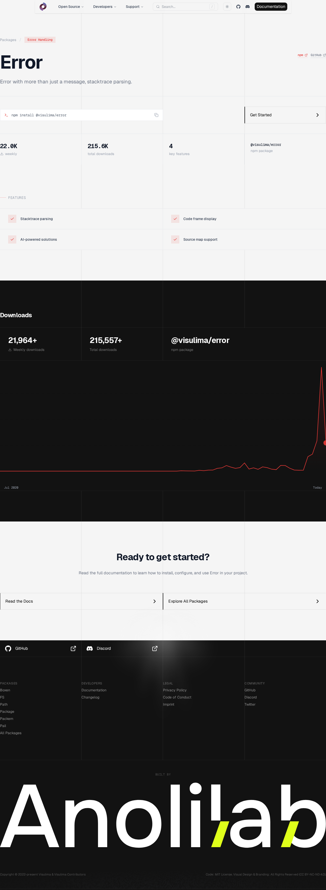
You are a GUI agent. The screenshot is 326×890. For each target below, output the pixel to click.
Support (133, 6)
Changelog (90, 697)
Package (7, 711)
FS (2, 697)
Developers (103, 6)
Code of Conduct (177, 697)
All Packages (10, 733)
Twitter (249, 704)
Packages (8, 39)
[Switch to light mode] (227, 7)
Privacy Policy (175, 690)
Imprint (168, 704)
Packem (6, 718)
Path (4, 704)
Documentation (271, 6)
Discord (250, 697)
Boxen (5, 690)
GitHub (316, 55)
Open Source (69, 6)
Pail (3, 725)
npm (300, 55)
